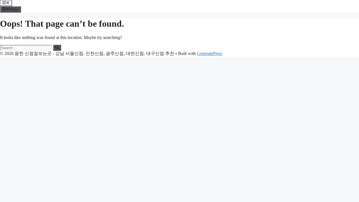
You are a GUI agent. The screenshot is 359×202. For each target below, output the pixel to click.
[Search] (57, 48)
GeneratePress (209, 53)
